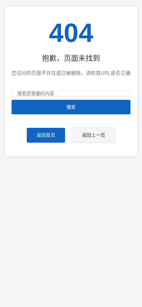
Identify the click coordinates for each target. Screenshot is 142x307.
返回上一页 (93, 135)
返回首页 (46, 135)
